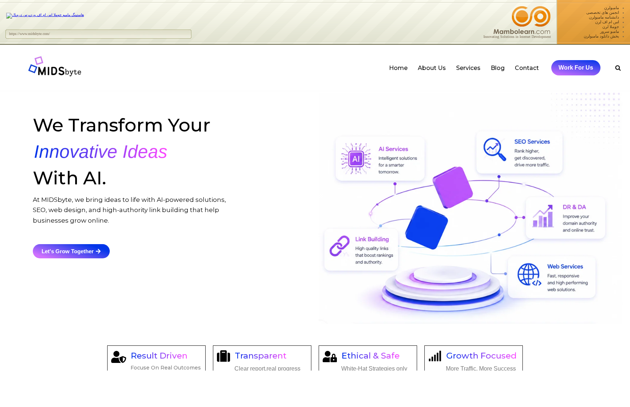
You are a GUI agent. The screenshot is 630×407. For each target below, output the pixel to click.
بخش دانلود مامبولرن (601, 36)
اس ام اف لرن (607, 22)
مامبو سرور (609, 31)
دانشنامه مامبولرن (604, 17)
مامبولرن (611, 7)
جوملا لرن (610, 26)
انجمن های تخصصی (602, 12)
